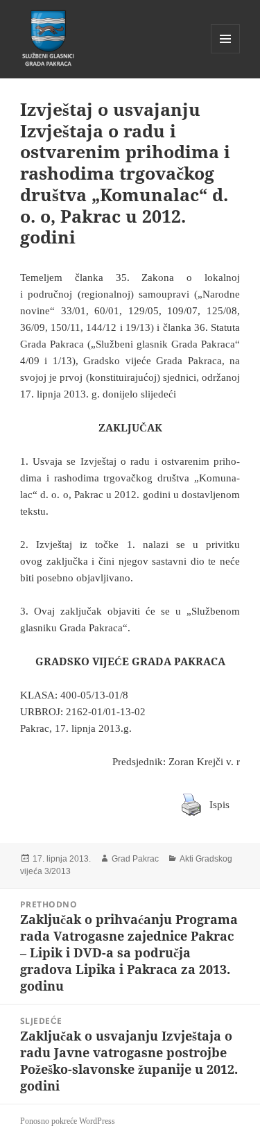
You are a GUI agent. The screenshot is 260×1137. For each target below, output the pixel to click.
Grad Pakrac (135, 859)
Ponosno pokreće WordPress (67, 1121)
